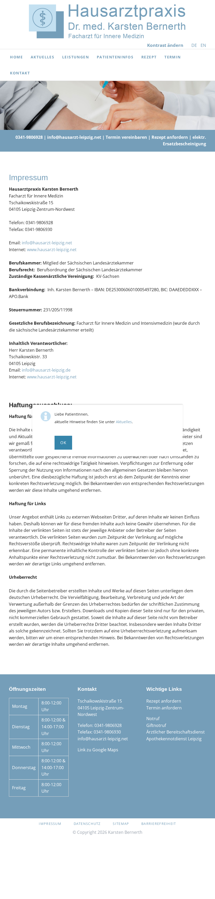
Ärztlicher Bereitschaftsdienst (175, 732)
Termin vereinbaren (126, 137)
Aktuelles (124, 421)
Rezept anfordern (170, 137)
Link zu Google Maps (98, 750)
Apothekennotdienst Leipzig (174, 739)
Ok (63, 442)
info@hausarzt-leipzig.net (74, 137)
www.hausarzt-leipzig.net (52, 249)
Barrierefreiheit (158, 823)
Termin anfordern (164, 708)
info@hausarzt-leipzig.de (46, 370)
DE (194, 45)
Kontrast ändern (165, 45)
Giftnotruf (156, 725)
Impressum (50, 823)
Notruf (152, 718)
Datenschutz (87, 823)
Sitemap (121, 823)
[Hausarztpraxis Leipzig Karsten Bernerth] (107, 21)
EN (203, 45)
